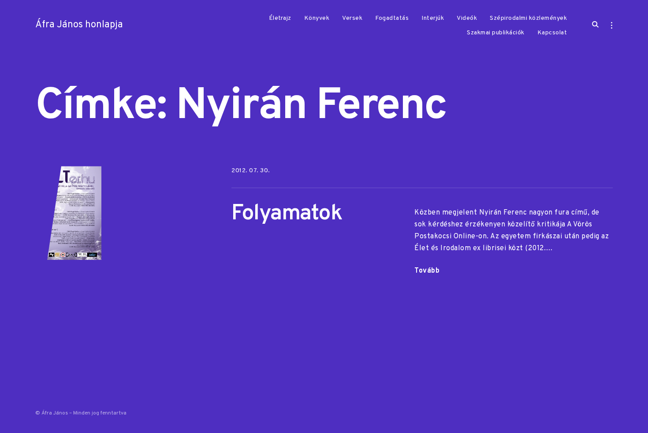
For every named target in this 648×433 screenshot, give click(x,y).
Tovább (426, 270)
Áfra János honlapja (79, 25)
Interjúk (432, 18)
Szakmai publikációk (496, 33)
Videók (467, 18)
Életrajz (280, 18)
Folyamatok (286, 214)
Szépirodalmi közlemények (528, 18)
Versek (352, 18)
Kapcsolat (552, 33)
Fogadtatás (392, 18)
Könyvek (317, 18)
